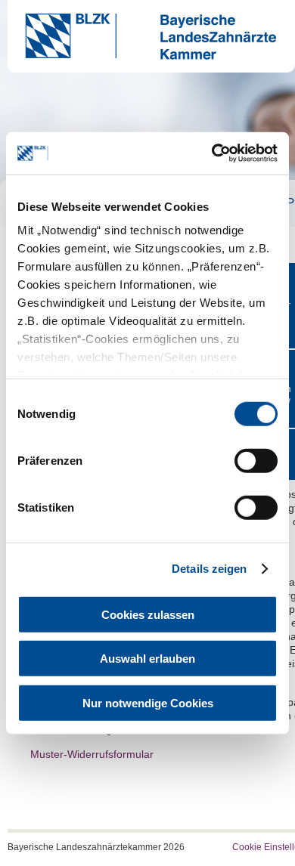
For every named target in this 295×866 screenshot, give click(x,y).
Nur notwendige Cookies (147, 702)
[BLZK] (142, 56)
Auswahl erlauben (147, 658)
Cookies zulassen (147, 614)
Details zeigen (209, 568)
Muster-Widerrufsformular (92, 754)
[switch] (256, 460)
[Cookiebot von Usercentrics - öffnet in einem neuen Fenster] (212, 153)
